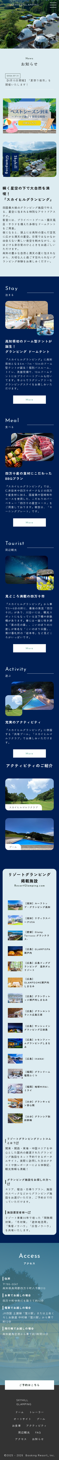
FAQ (38, 1432)
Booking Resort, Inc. (40, 1455)
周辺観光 (24, 1432)
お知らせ (38, 1439)
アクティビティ (36, 1425)
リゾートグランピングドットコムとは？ (29, 1141)
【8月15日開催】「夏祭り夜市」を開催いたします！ (28, 82)
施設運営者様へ (17, 1212)
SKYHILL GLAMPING (25, 4)
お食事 (16, 1425)
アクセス (21, 1439)
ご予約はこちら (29, 1385)
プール (41, 1419)
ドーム (19, 1412)
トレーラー (36, 1412)
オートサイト (22, 1419)
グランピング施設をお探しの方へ (29, 1180)
